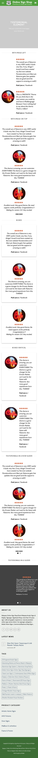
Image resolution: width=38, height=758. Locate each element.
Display (4, 677)
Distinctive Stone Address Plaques (18, 677)
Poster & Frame (12, 687)
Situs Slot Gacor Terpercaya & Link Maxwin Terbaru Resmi (19, 644)
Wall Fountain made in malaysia (11, 694)
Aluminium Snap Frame (25, 666)
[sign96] (19, 3)
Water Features (27, 694)
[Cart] (35, 3)
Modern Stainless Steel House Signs (19, 684)
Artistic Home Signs (9, 711)
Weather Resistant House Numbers (12, 698)
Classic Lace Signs (7, 673)
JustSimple (22, 753)
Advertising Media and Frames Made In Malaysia (16, 663)
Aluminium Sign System (9, 666)
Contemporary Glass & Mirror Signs (25, 673)
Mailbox (4, 684)
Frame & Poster (6, 680)
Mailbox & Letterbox (9, 726)
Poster (4, 687)
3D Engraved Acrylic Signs (10, 660)
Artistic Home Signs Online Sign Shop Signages (16, 670)
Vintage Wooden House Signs (11, 691)
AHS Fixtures (6, 716)
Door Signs (6, 721)
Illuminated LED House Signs (21, 680)
